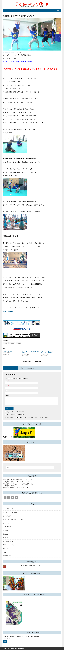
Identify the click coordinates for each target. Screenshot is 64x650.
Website (7, 391)
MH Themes (21, 648)
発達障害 (5, 530)
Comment (7, 395)
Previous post (27, 361)
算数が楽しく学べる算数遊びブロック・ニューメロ (17, 480)
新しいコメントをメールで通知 (15, 412)
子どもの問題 (7, 527)
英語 (4, 552)
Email (6, 386)
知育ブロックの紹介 (8, 545)
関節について (7, 556)
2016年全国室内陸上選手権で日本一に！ (29, 566)
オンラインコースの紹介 (10, 512)
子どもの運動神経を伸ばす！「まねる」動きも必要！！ (49, 351)
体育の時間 (6, 523)
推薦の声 (5, 537)
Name (6, 381)
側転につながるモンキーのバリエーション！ (15, 488)
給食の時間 (6, 548)
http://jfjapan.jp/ (8, 311)
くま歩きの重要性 (7, 351)
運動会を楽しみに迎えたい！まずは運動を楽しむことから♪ (19, 484)
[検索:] (30, 467)
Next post (38, 361)
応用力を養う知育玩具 (9, 486)
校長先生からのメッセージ (10, 541)
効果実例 (5, 534)
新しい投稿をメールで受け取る (15, 414)
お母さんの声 (7, 516)
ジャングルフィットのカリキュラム (13, 519)
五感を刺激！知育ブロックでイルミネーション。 (17, 482)
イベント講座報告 (8, 509)
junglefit (11, 52)
